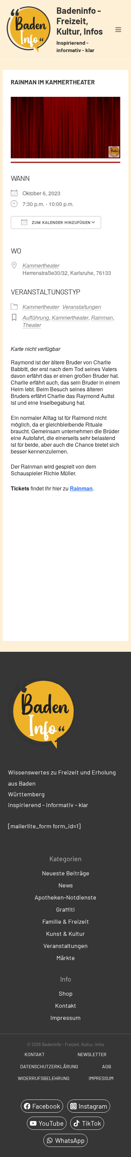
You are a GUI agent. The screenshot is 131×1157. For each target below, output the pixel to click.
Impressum (65, 1017)
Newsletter (92, 1054)
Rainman (102, 317)
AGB (106, 1066)
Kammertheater (41, 265)
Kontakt (65, 1005)
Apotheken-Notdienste (65, 897)
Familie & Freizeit (65, 921)
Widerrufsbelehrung (44, 1078)
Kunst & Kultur (65, 933)
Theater (32, 325)
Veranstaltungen (81, 307)
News (65, 885)
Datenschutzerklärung (49, 1066)
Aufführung (36, 317)
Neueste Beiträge (65, 873)
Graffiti (65, 909)
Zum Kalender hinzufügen (61, 223)
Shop (66, 993)
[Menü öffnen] (118, 29)
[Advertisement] (65, 565)
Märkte (65, 957)
